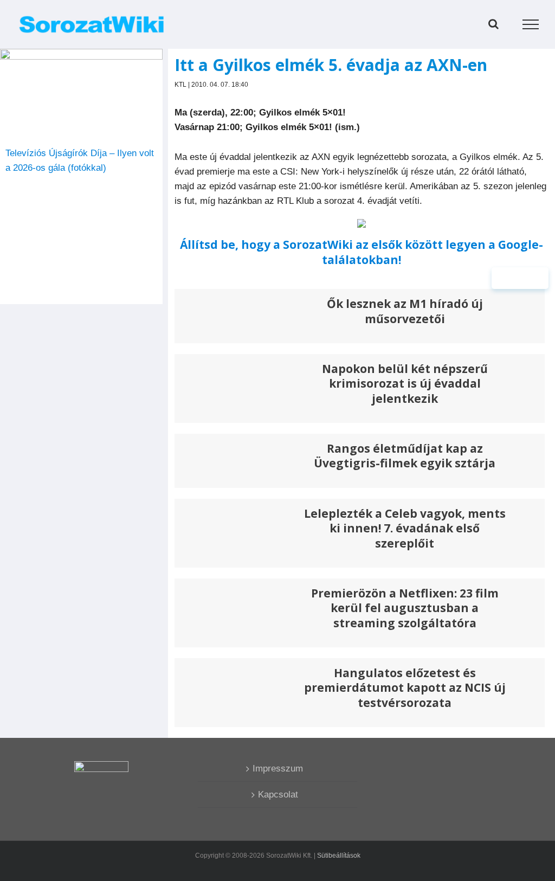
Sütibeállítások (338, 855)
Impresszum (278, 768)
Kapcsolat (278, 794)
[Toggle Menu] (531, 24)
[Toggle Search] (493, 23)
